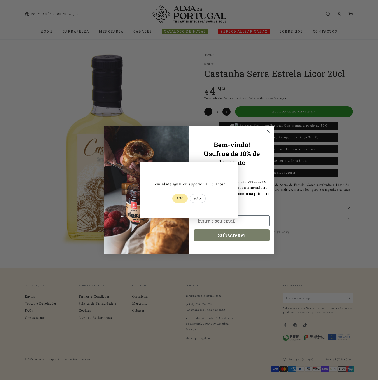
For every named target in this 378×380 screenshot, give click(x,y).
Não (197, 199)
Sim (180, 198)
